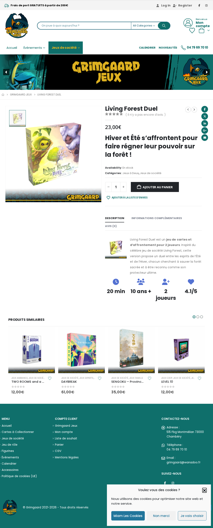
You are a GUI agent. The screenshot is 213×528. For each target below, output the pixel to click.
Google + (204, 130)
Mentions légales (67, 457)
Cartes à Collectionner (18, 432)
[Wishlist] (192, 30)
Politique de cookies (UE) (19, 476)
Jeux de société (64, 47)
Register (185, 5)
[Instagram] (206, 5)
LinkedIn (204, 123)
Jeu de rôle (9, 445)
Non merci (161, 516)
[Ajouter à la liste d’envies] (49, 378)
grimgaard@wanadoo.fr (184, 462)
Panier (59, 445)
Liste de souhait (66, 438)
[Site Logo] (16, 25)
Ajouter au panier (158, 187)
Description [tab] (114, 218)
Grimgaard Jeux (66, 426)
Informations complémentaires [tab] (156, 218)
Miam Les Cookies (128, 516)
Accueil (11, 47)
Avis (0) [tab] (111, 226)
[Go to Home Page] (3, 94)
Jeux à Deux (131, 173)
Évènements (33, 47)
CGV (58, 451)
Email (204, 137)
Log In (166, 5)
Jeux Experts (86, 378)
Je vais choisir (192, 516)
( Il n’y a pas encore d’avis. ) (145, 115)
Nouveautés (168, 48)
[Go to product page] (31, 349)
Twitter (204, 116)
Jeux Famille (136, 378)
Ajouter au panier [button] (48, 333)
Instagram (173, 483)
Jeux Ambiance (19, 378)
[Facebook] (199, 5)
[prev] (188, 110)
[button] (204, 490)
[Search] (164, 25)
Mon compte (64, 432)
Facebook (204, 109)
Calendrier (147, 48)
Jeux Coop (166, 378)
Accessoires (10, 470)
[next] (194, 110)
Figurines (8, 451)
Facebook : (165, 483)
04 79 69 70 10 (197, 47)
